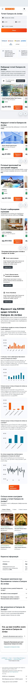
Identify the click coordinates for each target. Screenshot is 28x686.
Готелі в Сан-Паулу (17, 659)
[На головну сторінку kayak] (9, 9)
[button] (2, 9)
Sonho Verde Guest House (9, 145)
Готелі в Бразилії (8, 659)
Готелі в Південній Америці (19, 658)
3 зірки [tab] (14, 509)
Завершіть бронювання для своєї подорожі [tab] (14, 636)
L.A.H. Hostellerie (6, 232)
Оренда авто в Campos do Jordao (12, 647)
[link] (8, 267)
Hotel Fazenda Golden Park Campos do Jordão (12, 98)
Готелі (10, 658)
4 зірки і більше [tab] (6, 509)
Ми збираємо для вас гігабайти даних (12, 679)
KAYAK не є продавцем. (8, 676)
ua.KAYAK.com (4, 658)
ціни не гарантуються (13, 671)
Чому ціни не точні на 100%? (10, 681)
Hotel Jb (4, 189)
